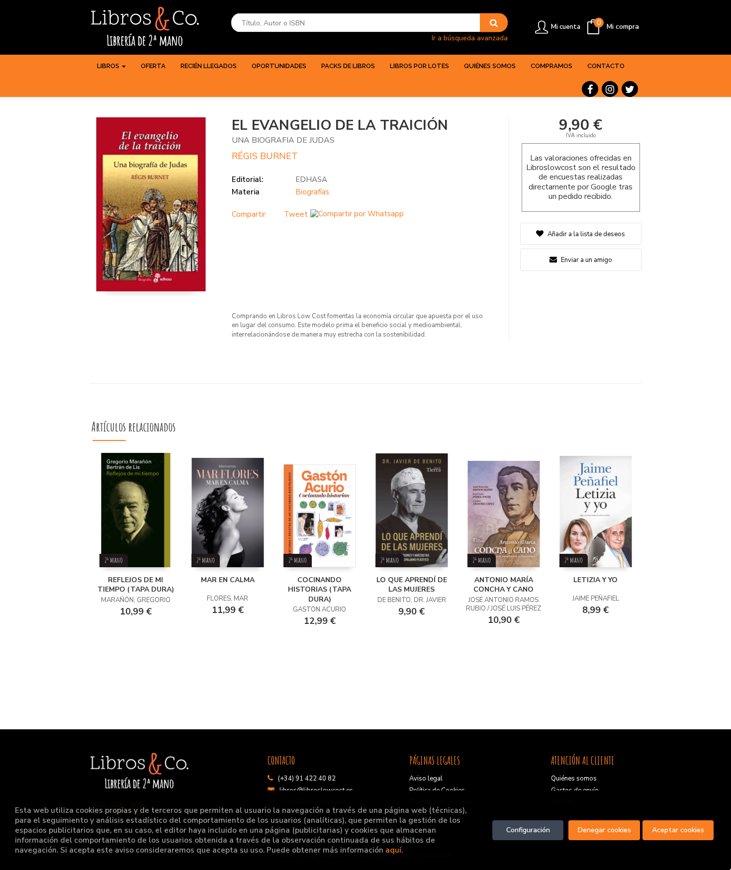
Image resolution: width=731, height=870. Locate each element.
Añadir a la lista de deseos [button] (586, 234)
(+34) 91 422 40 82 (307, 778)
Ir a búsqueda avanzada (470, 37)
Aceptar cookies (678, 830)
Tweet (296, 214)
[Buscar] (494, 22)
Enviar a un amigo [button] (585, 260)
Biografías (312, 192)
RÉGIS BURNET (265, 156)
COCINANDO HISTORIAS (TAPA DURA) (319, 589)
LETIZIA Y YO (595, 580)
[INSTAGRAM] (610, 89)
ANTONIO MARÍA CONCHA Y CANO (503, 585)
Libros (109, 66)
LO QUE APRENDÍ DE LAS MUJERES (411, 585)
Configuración (528, 830)
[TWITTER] (630, 89)
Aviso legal (426, 778)
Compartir (249, 214)
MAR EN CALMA (228, 580)
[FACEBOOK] (590, 89)
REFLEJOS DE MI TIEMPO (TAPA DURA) (135, 585)
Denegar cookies (604, 830)
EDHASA (311, 179)
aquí (393, 850)
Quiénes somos (574, 778)
